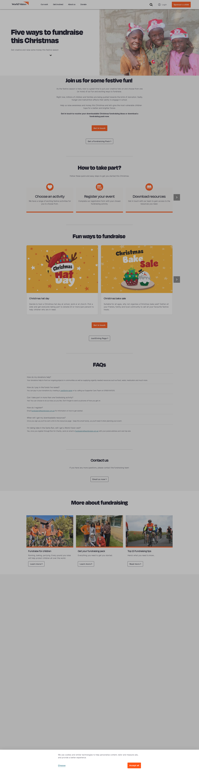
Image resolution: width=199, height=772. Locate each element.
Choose (62, 765)
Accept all (134, 765)
